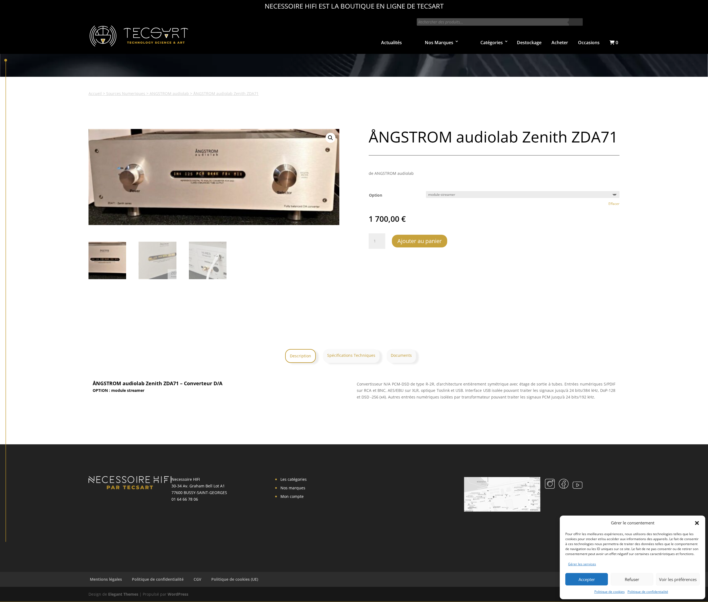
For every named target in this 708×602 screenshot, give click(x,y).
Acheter (559, 42)
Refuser (632, 579)
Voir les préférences (678, 579)
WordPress (178, 594)
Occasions (589, 42)
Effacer (614, 204)
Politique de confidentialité (648, 591)
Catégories (491, 42)
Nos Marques (439, 42)
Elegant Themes (123, 594)
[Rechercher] (576, 22)
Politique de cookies (609, 591)
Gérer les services (582, 564)
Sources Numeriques (125, 93)
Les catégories (293, 479)
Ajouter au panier (419, 241)
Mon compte (292, 496)
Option (375, 195)
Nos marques (292, 487)
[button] (697, 523)
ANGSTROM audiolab (169, 93)
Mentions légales (106, 579)
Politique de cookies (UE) (234, 579)
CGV (197, 579)
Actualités (391, 42)
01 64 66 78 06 (184, 499)
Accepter (587, 579)
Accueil (95, 93)
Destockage (529, 42)
